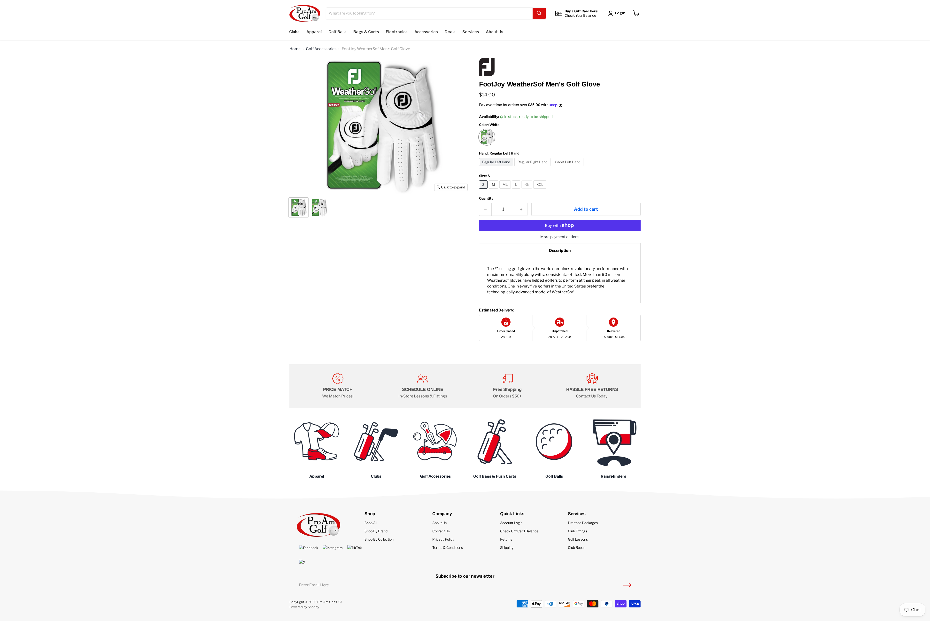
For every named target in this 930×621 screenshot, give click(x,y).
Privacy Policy (443, 539)
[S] (484, 189)
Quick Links (512, 513)
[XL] (527, 189)
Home (295, 49)
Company (442, 513)
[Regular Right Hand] (533, 167)
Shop (369, 513)
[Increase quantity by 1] (521, 209)
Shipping (506, 547)
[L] (516, 189)
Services (577, 513)
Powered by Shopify (304, 607)
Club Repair (577, 547)
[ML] (505, 189)
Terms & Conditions (447, 547)
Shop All (370, 523)
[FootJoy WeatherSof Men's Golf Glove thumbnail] (298, 207)
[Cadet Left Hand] (568, 167)
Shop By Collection (379, 539)
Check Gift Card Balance (519, 531)
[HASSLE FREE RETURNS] (592, 386)
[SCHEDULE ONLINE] (422, 386)
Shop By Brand (376, 531)
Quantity (486, 198)
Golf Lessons (578, 539)
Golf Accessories (321, 49)
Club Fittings (577, 531)
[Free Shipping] (507, 386)
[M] (494, 189)
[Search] (539, 13)
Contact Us (441, 531)
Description (560, 250)
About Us (439, 523)
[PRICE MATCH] (337, 386)
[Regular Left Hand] (496, 167)
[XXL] (540, 189)
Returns (506, 539)
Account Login (511, 523)
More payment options (559, 237)
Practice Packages (583, 523)
